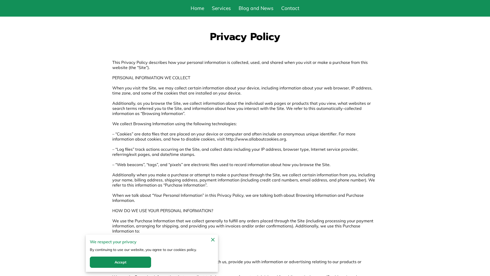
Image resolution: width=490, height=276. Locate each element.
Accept (121, 262)
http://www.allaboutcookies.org (256, 139)
